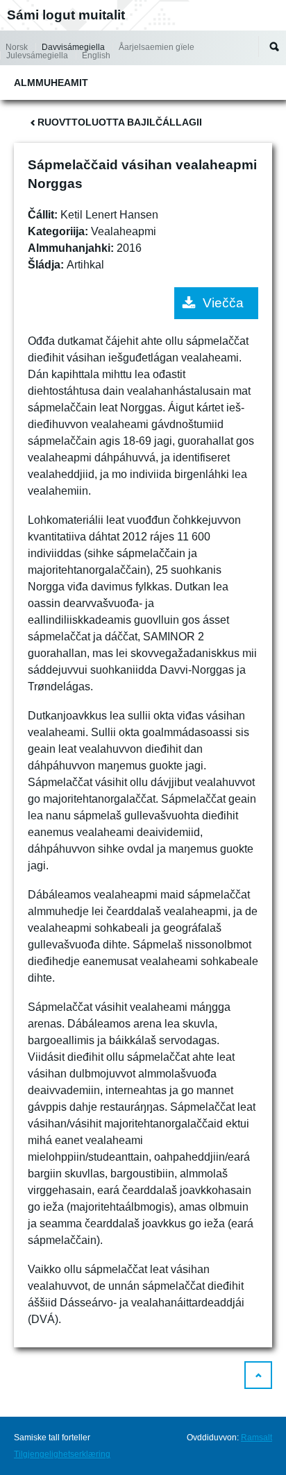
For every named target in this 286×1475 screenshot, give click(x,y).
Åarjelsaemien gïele (156, 47)
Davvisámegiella (73, 47)
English (96, 55)
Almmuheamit (51, 82)
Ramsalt (256, 1437)
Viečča (223, 303)
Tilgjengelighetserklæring (62, 1454)
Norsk (17, 47)
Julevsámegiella (37, 55)
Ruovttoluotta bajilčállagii (119, 122)
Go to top (258, 1375)
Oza (274, 46)
